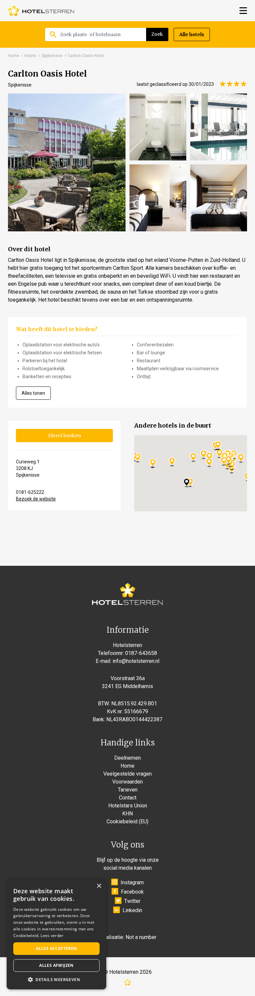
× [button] (98, 886)
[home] (41, 10)
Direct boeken (64, 436)
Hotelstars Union (127, 805)
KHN (127, 813)
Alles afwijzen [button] (56, 965)
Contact (127, 797)
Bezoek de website (36, 498)
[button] (56, 979)
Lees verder (52, 935)
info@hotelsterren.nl (136, 661)
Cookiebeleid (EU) (127, 821)
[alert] (56, 934)
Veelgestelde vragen (127, 774)
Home (13, 55)
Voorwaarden (127, 782)
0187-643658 (141, 653)
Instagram (132, 882)
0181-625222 (30, 492)
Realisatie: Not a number (128, 937)
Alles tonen (33, 393)
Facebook (132, 892)
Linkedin (132, 910)
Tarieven (127, 790)
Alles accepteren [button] (56, 948)
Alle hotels (191, 34)
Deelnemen (127, 758)
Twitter (132, 901)
